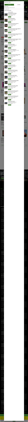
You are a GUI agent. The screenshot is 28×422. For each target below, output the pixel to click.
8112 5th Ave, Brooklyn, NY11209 (12, 81)
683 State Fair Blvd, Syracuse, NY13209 (13, 55)
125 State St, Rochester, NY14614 (12, 24)
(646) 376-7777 (11, 15)
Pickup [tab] (10, 4)
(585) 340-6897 (11, 36)
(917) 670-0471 (11, 103)
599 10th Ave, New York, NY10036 (12, 91)
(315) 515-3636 (11, 46)
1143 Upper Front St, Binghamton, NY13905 (13, 50)
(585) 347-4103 (11, 41)
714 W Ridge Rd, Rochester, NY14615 (12, 29)
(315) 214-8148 (11, 72)
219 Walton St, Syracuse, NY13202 (12, 60)
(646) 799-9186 (11, 93)
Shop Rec (9, 27)
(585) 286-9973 (11, 31)
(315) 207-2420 (11, 67)
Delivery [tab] (19, 4)
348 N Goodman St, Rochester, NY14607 (13, 34)
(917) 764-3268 (11, 88)
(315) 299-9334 (11, 62)
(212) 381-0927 (11, 98)
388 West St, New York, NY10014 (12, 86)
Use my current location (8, 10)
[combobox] (13, 9)
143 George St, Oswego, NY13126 (12, 65)
